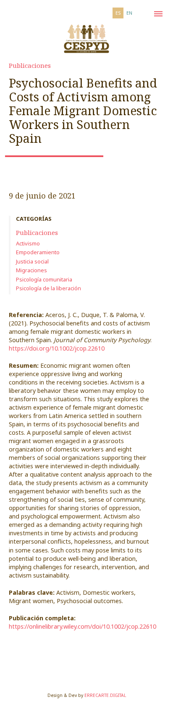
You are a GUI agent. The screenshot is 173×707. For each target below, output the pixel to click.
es (118, 13)
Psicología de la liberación (48, 288)
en (129, 13)
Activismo (28, 243)
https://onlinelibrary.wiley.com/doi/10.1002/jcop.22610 (82, 626)
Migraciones (31, 270)
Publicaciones (30, 65)
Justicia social (32, 261)
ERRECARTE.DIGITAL (105, 695)
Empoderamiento (38, 252)
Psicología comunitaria (44, 279)
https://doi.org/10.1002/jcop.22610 (57, 348)
